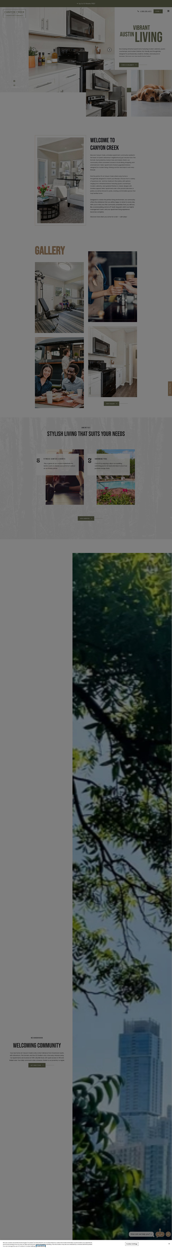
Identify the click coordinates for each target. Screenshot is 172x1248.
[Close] (169, 1244)
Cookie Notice (40, 1246)
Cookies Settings (131, 1244)
